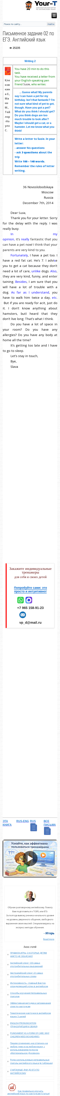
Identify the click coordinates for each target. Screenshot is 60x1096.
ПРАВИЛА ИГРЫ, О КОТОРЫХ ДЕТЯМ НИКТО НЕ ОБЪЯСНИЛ (28, 954)
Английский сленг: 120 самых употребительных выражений (26, 964)
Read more (48, 939)
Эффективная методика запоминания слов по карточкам (30, 1005)
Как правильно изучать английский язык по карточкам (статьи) (28, 1092)
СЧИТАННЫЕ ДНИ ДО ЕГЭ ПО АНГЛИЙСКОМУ (24, 1071)
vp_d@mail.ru (30, 622)
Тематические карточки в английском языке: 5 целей (30, 1015)
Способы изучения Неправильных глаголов (28, 994)
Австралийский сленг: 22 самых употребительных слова (26, 974)
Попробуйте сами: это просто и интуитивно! (30, 589)
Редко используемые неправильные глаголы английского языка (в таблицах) (31, 1061)
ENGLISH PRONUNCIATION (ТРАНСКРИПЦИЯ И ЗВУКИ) (23, 1025)
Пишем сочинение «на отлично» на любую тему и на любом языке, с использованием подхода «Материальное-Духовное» (29, 1048)
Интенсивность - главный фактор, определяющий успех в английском (29, 984)
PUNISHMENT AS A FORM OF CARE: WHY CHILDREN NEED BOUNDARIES (29, 1035)
